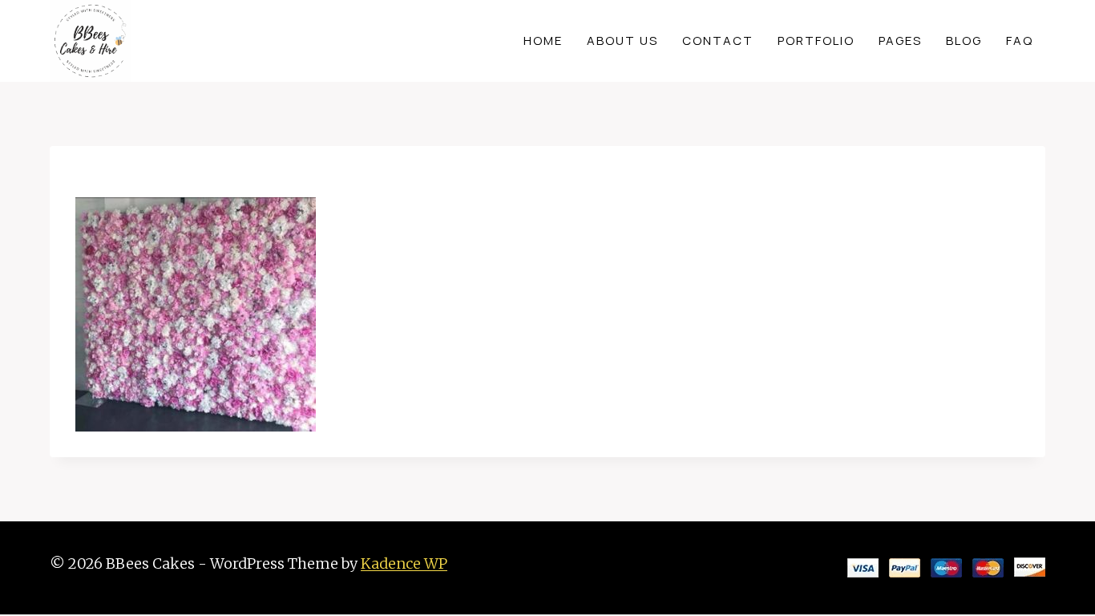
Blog (964, 40)
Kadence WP (404, 563)
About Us (622, 40)
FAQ (1019, 40)
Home (543, 40)
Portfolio (816, 40)
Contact (718, 40)
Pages (900, 40)
